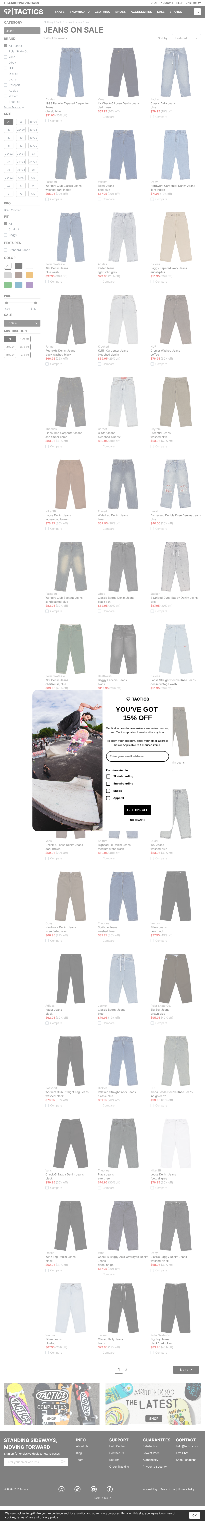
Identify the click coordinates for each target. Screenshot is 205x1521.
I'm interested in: (117, 770)
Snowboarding (123, 783)
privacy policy (49, 1517)
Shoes (117, 790)
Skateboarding (123, 776)
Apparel (118, 797)
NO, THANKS (137, 820)
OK (194, 1515)
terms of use (25, 1517)
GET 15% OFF (137, 810)
